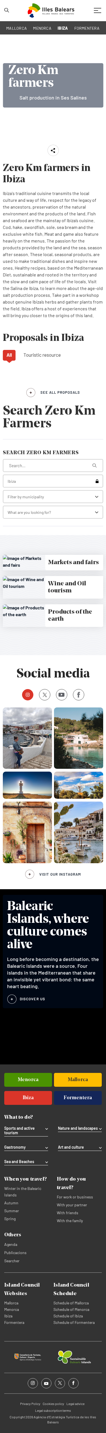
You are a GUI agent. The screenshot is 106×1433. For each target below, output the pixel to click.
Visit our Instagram (60, 874)
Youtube (61, 694)
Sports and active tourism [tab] (19, 1130)
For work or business (75, 1196)
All (9, 355)
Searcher (12, 1260)
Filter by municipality (26, 496)
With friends (67, 1212)
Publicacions (15, 1252)
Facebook (78, 694)
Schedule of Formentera (74, 1322)
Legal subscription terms (53, 1410)
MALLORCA (16, 28)
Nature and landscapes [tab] (78, 1128)
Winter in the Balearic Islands (22, 1191)
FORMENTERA (87, 28)
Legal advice (75, 1404)
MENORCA (42, 28)
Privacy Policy (30, 1404)
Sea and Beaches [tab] (19, 1161)
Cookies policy (53, 1404)
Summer (11, 1210)
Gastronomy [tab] (15, 1147)
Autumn (11, 1202)
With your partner (72, 1204)
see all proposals (60, 392)
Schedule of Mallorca (71, 1302)
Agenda (10, 1244)
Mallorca (11, 1302)
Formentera (14, 1322)
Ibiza (8, 1315)
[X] (44, 694)
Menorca (11, 1309)
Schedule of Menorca (71, 1309)
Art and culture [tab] (71, 1147)
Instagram (27, 694)
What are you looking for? (29, 512)
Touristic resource (42, 355)
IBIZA (63, 28)
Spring (10, 1218)
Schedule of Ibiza (68, 1315)
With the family (70, 1220)
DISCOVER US (32, 999)
